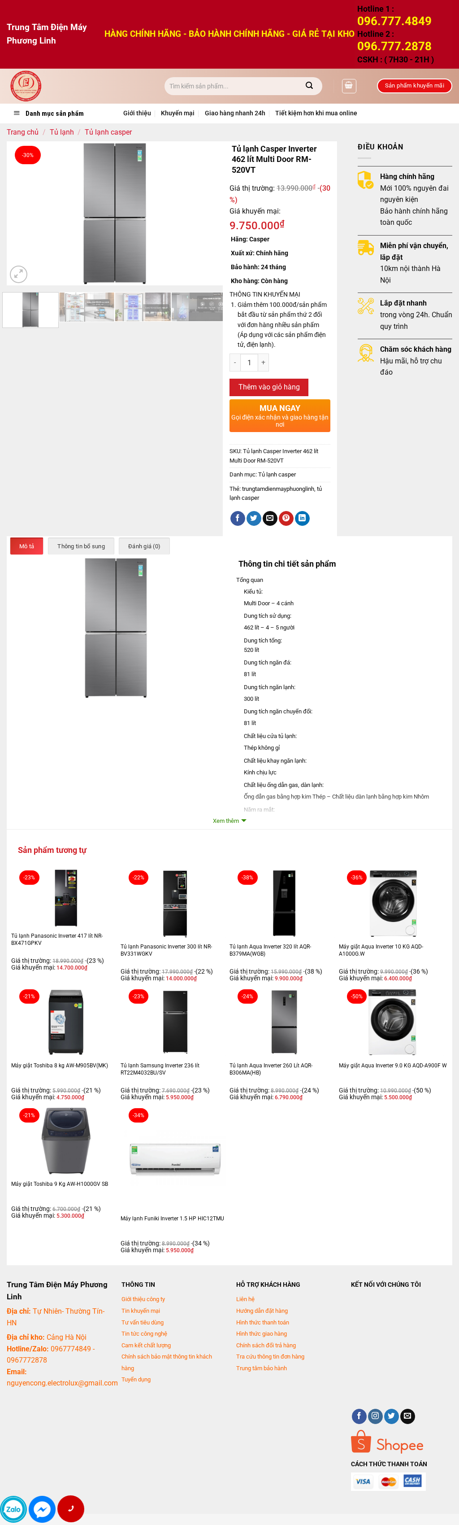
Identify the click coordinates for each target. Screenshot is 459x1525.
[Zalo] (13, 1509)
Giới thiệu (137, 113)
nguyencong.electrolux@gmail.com (62, 1383)
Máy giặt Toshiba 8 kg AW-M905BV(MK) (59, 1065)
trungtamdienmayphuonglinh (278, 488)
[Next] (207, 213)
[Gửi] (309, 86)
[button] (349, 86)
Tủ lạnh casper (108, 132)
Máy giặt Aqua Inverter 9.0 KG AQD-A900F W (393, 1065)
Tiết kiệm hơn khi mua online (316, 113)
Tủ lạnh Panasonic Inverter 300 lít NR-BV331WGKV (166, 950)
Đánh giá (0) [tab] (144, 546)
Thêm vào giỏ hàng (269, 387)
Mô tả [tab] (26, 546)
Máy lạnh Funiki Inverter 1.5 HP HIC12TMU (172, 1218)
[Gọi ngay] (70, 1508)
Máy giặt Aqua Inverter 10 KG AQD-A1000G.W (381, 950)
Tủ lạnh (62, 132)
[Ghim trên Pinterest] (286, 518)
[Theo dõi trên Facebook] (359, 1416)
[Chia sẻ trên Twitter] (254, 518)
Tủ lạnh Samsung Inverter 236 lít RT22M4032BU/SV (160, 1069)
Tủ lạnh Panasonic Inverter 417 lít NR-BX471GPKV (57, 939)
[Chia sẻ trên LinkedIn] (302, 518)
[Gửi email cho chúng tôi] (407, 1416)
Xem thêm (226, 820)
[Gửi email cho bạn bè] (270, 518)
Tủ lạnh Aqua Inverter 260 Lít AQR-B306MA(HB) (271, 1069)
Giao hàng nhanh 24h (235, 113)
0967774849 (71, 1349)
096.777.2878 (394, 46)
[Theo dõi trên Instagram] (375, 1416)
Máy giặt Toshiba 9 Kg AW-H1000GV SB (59, 1184)
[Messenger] (42, 1509)
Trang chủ (23, 132)
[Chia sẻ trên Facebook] (237, 518)
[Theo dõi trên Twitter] (391, 1416)
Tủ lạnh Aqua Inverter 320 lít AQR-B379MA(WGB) (270, 950)
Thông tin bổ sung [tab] (80, 546)
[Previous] (22, 213)
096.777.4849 (394, 21)
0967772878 (27, 1360)
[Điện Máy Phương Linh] (79, 86)
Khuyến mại (178, 113)
